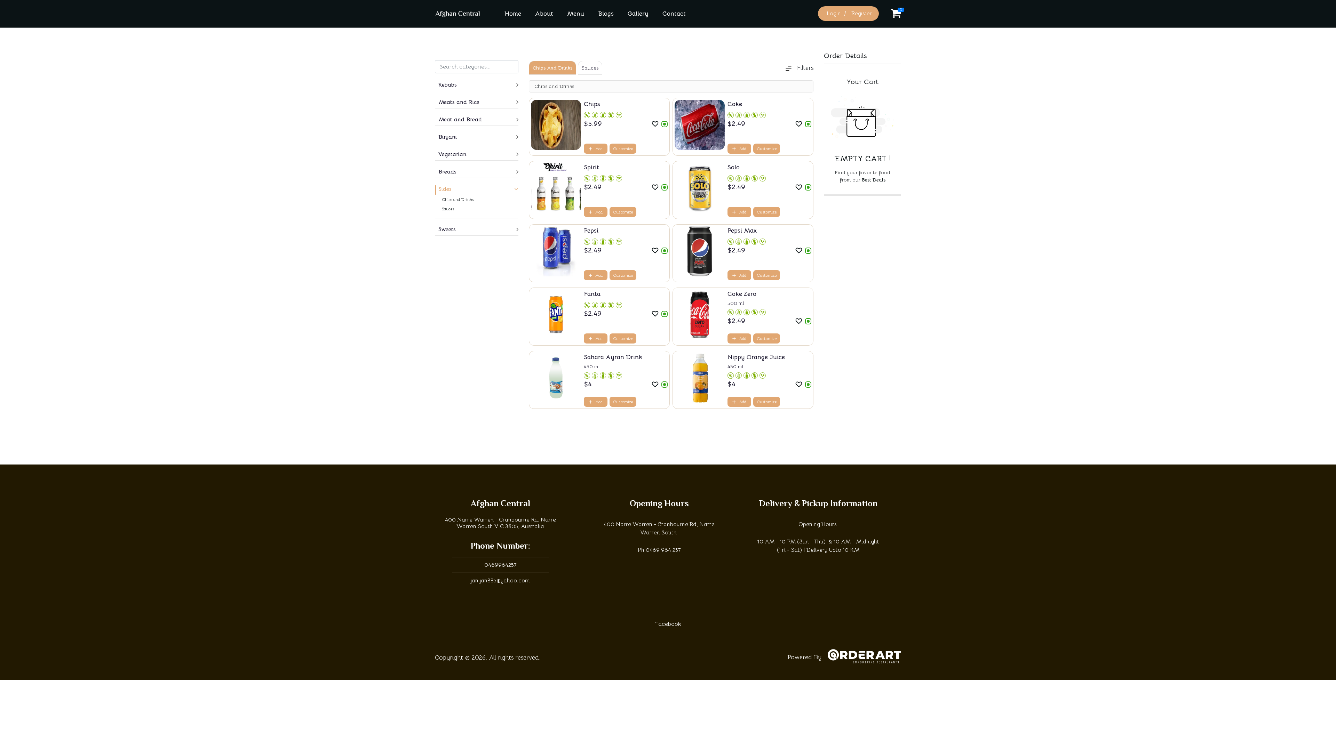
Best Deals (873, 180)
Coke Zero (741, 294)
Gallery (638, 13)
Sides (445, 189)
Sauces (448, 208)
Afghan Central (500, 504)
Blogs (606, 13)
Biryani (447, 137)
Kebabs (447, 84)
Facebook (668, 624)
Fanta (592, 294)
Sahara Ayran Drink (613, 357)
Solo (733, 167)
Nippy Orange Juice (756, 357)
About (544, 13)
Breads (447, 171)
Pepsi (591, 230)
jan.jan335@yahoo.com (500, 580)
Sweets (447, 229)
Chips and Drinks (458, 199)
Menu (575, 13)
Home (512, 13)
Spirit (591, 167)
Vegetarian (452, 154)
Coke (734, 104)
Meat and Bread (460, 119)
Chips (592, 104)
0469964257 (500, 565)
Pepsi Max (742, 230)
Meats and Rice (458, 102)
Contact (674, 13)
